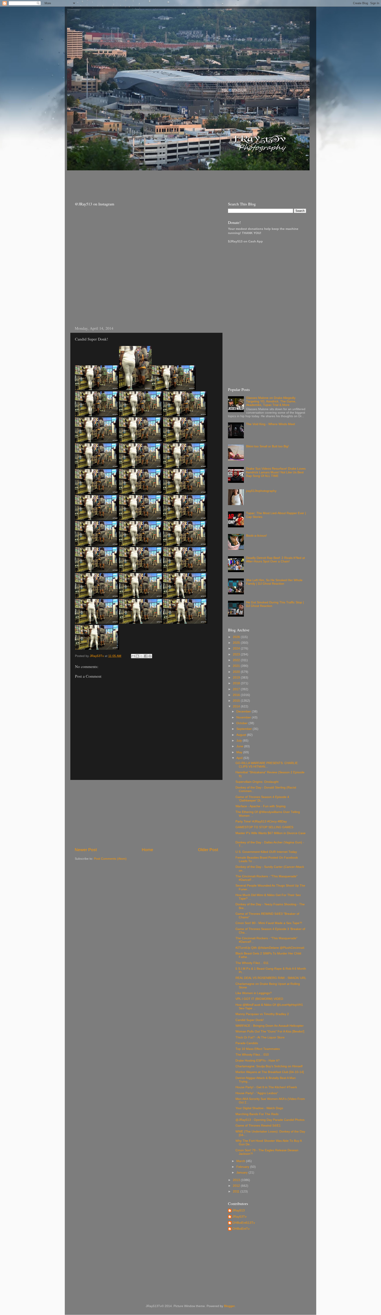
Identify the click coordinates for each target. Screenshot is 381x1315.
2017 (237, 689)
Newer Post (86, 849)
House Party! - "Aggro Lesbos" (256, 1093)
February (243, 1166)
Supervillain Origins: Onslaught (256, 781)
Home (147, 849)
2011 (236, 1191)
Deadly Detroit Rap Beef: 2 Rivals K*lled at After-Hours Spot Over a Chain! (275, 559)
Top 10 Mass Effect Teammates (257, 1049)
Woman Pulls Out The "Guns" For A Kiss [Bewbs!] (269, 1031)
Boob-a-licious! (256, 535)
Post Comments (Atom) (110, 858)
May (239, 752)
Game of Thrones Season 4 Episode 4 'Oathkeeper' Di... (262, 798)
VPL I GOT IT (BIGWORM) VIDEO (259, 999)
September (244, 729)
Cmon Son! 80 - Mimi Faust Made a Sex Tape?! (268, 923)
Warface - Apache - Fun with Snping (260, 806)
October (242, 723)
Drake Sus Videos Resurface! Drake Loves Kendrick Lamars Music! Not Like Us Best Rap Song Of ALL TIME (276, 472)
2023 (237, 654)
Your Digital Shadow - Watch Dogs (259, 1108)
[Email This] (133, 656)
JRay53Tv (239, 1216)
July (239, 740)
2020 (237, 671)
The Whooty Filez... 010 (252, 1054)
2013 (237, 1180)
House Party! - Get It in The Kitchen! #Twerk (266, 1087)
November (244, 717)
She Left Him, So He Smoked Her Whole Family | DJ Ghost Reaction (274, 581)
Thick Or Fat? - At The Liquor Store (260, 1037)
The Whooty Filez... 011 (252, 963)
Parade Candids (246, 1043)
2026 (237, 637)
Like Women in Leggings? (253, 993)
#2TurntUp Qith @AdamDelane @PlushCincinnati (269, 947)
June (240, 746)
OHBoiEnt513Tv (243, 1222)
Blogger (229, 1306)
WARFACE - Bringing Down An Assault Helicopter (269, 1025)
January (242, 1172)
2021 (237, 666)
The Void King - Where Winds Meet (270, 424)
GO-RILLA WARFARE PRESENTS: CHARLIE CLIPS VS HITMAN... (266, 764)
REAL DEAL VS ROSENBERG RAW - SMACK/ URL (270, 978)
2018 (237, 683)
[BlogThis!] (137, 656)
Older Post (208, 849)
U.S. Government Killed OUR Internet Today (266, 852)
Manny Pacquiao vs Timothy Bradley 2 (262, 1014)
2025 (237, 642)
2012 (237, 1185)
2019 (237, 677)
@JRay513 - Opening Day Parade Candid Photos (269, 1120)
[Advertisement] (150, 182)
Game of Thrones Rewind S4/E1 (258, 1125)
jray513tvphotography (261, 491)
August (241, 735)
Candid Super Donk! (249, 1020)
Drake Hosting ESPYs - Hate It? (257, 1060)
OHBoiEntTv (241, 1228)
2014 (237, 706)
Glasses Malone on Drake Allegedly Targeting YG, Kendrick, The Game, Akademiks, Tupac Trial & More (271, 401)
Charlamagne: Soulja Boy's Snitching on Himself (269, 1066)
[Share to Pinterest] (150, 656)
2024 (237, 648)
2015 (237, 700)
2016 (237, 695)
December (244, 711)
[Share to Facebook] (146, 656)
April (239, 758)
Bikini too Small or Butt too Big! (267, 446)
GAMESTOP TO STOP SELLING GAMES (264, 827)
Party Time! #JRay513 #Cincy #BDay (261, 821)
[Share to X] (141, 656)
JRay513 (238, 1210)
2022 (237, 660)
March (241, 1161)
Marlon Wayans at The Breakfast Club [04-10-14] (269, 1072)
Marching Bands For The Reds (256, 1114)
